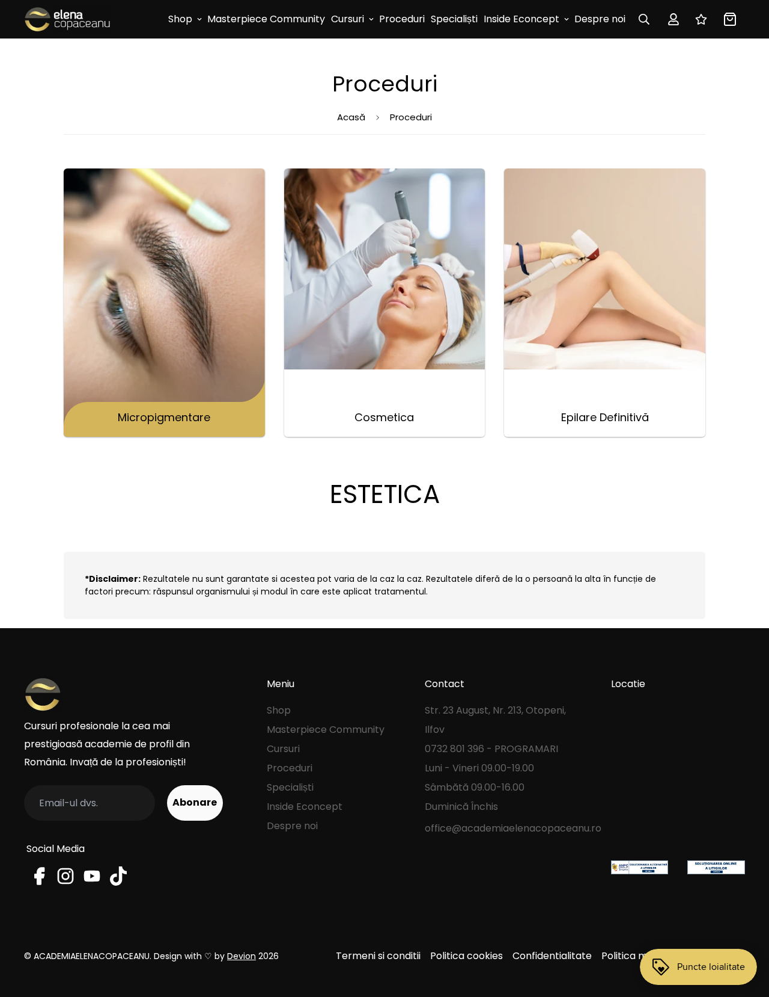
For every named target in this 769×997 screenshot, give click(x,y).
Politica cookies (466, 956)
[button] (727, 19)
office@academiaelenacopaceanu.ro (513, 828)
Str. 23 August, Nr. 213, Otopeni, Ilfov (495, 719)
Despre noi (599, 19)
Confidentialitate (552, 956)
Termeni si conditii (378, 956)
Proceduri (402, 19)
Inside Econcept (521, 19)
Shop (180, 19)
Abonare (194, 802)
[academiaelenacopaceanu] (67, 19)
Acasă (351, 117)
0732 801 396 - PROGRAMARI (491, 749)
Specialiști (454, 19)
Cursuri (347, 19)
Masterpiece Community (266, 19)
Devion (241, 956)
